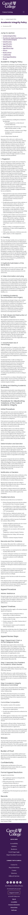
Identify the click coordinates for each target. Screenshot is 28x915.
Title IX (14, 899)
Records (5, 59)
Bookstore (14, 849)
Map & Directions (14, 867)
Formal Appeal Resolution (9, 57)
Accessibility (14, 843)
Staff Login (14, 910)
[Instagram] (11, 882)
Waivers (5, 50)
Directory (14, 873)
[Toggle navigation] (24, 12)
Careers (14, 870)
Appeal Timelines (7, 46)
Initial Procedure (7, 41)
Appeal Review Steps (8, 48)
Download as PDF (7, 26)
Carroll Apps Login (14, 852)
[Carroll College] (14, 832)
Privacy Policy (14, 907)
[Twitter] (17, 882)
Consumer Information (14, 904)
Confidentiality (7, 54)
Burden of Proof (7, 52)
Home (2, 19)
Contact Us (14, 865)
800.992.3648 (10, 888)
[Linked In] (20, 882)
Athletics (14, 846)
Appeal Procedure (7, 44)
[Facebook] (14, 882)
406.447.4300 (17, 888)
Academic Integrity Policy (9, 36)
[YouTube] (8, 882)
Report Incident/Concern (14, 855)
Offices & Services (14, 876)
